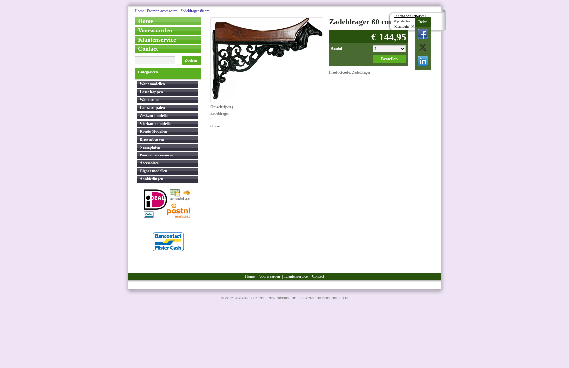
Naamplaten (150, 147)
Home (139, 11)
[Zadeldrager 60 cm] (267, 58)
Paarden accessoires (162, 11)
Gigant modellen (153, 171)
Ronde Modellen (153, 131)
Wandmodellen (152, 84)
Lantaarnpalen (152, 107)
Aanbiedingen (151, 179)
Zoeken (191, 60)
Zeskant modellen (155, 115)
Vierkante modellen (156, 123)
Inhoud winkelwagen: (410, 16)
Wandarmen (150, 100)
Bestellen (389, 58)
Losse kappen (151, 92)
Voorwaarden (155, 30)
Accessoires (149, 163)
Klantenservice (157, 39)
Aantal (336, 48)
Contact (148, 48)
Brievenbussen (152, 139)
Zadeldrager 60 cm (194, 11)
